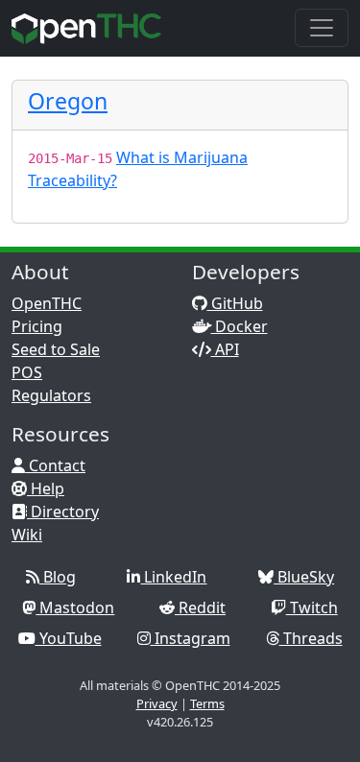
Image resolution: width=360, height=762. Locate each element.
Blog (57, 576)
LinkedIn (173, 576)
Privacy (157, 703)
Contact (55, 465)
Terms (207, 703)
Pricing (37, 326)
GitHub (235, 303)
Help (45, 488)
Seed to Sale (56, 349)
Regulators (51, 395)
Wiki (27, 534)
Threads (311, 638)
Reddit (200, 607)
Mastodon (75, 607)
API (225, 349)
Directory (63, 511)
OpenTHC (47, 303)
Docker (239, 326)
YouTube (69, 638)
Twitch (312, 607)
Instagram (190, 638)
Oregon (68, 100)
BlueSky (304, 576)
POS (27, 372)
